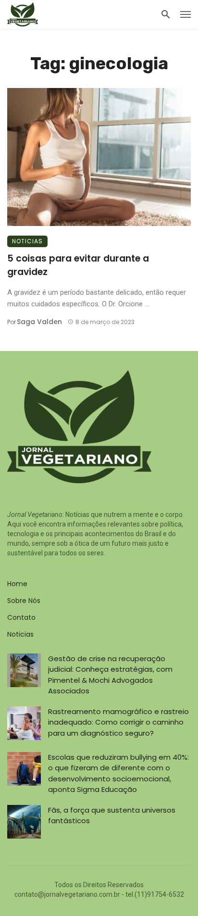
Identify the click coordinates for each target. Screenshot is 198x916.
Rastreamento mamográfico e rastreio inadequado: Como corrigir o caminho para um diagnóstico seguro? (118, 722)
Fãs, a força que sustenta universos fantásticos (111, 815)
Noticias (27, 241)
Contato (21, 617)
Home (17, 584)
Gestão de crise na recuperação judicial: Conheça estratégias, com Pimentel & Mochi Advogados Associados (110, 674)
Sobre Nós (23, 600)
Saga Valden (39, 321)
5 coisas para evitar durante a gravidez (78, 265)
